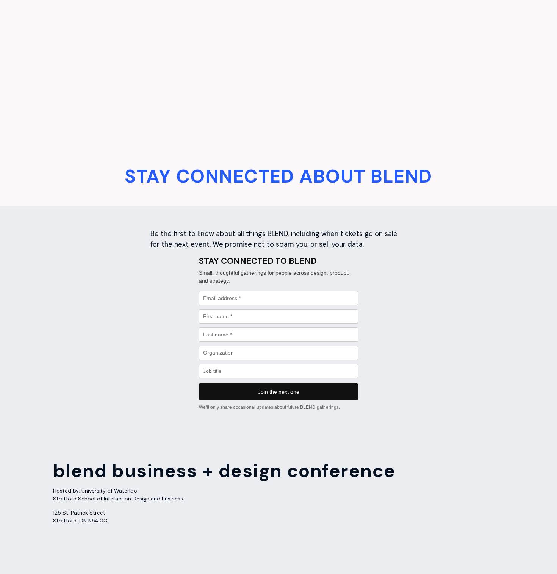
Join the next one (278, 392)
